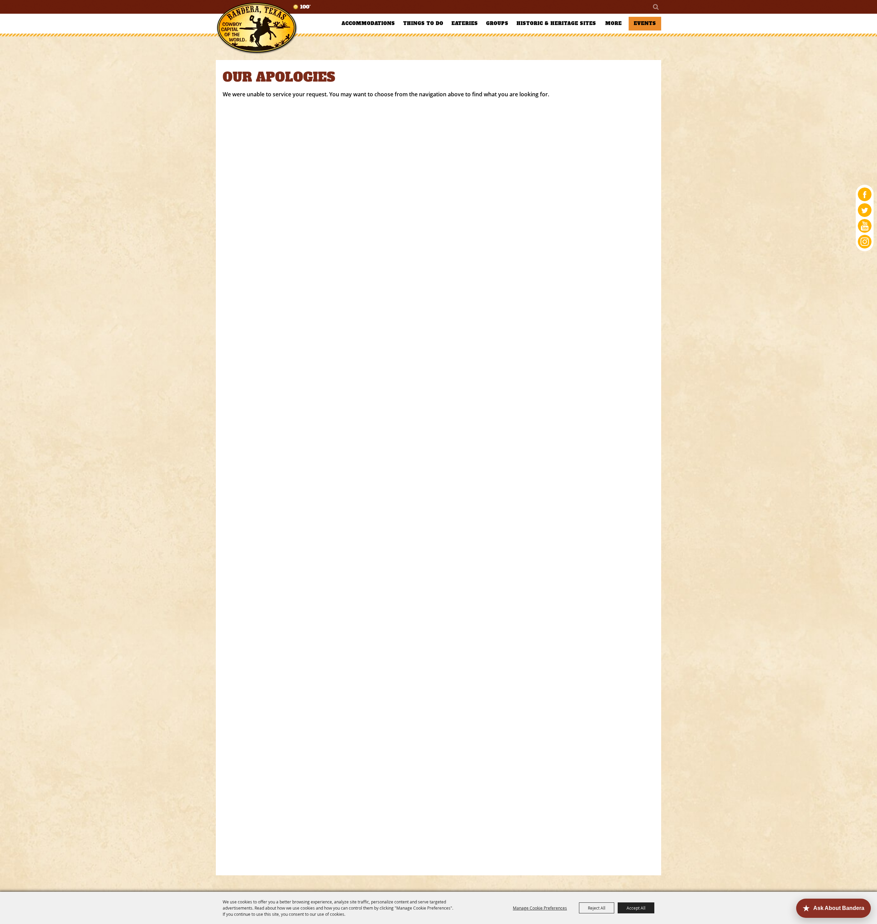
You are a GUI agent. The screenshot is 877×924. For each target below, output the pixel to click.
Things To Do (423, 23)
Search (655, 7)
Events (645, 23)
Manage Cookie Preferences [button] (540, 908)
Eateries (465, 23)
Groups (497, 23)
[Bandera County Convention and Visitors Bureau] (257, 28)
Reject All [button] (596, 908)
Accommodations (368, 23)
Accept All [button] (636, 908)
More (613, 23)
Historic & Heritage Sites (556, 23)
